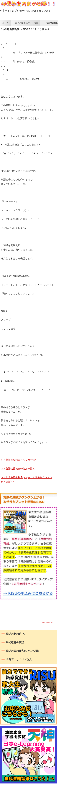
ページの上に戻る (48, 622)
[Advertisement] (29, 35)
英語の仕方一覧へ (20, 468)
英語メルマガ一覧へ (21, 459)
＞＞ (3, 459)
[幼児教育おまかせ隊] (28, 6)
